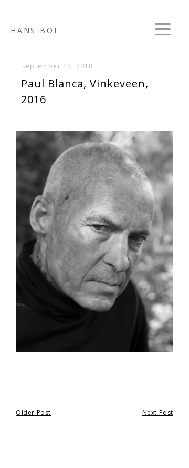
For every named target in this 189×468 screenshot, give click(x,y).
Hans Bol (34, 30)
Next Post (157, 412)
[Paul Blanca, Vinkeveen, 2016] (94, 350)
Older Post (33, 412)
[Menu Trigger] (162, 29)
